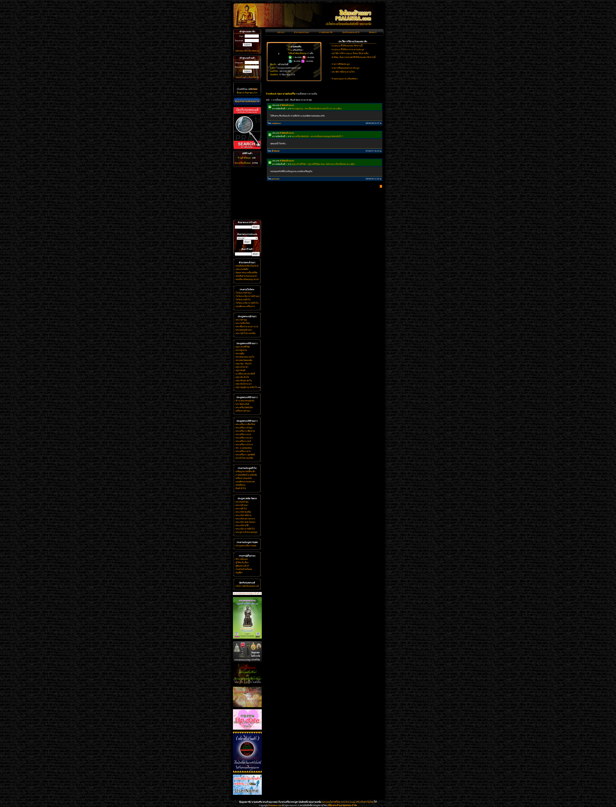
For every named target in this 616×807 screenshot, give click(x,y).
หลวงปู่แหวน (241, 350)
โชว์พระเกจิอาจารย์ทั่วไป (247, 303)
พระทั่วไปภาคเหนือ (244, 458)
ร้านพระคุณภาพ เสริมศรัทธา (345, 79)
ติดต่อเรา (373, 32)
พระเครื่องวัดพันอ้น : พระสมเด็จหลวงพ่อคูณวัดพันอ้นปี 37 (317, 136)
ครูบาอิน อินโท (242, 377)
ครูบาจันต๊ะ (241, 370)
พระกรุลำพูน (241, 320)
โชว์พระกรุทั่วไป (243, 299)
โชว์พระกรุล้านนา (244, 293)
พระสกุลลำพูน (242, 502)
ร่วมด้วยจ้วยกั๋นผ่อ (244, 569)
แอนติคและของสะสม (245, 481)
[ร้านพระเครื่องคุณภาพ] (247, 101)
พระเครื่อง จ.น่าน (243, 434)
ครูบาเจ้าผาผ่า (242, 367)
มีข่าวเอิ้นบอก (242, 559)
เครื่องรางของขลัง (244, 478)
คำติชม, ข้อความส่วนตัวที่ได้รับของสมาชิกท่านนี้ (354, 57)
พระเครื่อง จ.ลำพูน (244, 427)
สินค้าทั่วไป (241, 488)
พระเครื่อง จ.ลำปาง (244, 444)
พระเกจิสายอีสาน (243, 515)
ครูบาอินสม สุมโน (244, 380)
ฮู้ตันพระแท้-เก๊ (242, 566)
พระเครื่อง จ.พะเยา (244, 438)
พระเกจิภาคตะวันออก (245, 522)
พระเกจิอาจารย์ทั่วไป (245, 529)
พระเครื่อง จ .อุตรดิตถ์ (245, 454)
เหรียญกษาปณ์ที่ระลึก (245, 471)
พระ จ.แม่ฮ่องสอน (244, 448)
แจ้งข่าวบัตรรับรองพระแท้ (247, 586)
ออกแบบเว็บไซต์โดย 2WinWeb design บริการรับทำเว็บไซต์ (348, 802)
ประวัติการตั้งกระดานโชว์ (343, 72)
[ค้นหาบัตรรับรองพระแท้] (247, 148)
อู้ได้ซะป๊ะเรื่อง (242, 562)
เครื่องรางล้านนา (243, 411)
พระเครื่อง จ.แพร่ (243, 441)
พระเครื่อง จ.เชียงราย (245, 431)
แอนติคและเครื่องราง (245, 306)
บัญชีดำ (239, 572)
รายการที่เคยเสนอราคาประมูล (345, 68)
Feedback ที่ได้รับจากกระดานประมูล (348, 49)
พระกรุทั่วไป (241, 508)
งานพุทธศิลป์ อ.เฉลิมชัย (246, 475)
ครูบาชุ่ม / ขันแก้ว (244, 363)
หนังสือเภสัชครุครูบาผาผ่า (247, 279)
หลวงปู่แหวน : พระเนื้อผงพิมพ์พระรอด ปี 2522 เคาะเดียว (317, 108)
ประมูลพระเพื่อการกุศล (246, 545)
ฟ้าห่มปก (276, 151)
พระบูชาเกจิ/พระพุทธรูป (246, 532)
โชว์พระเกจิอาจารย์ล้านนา (248, 296)
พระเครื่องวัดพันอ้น (244, 407)
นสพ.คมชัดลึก (242, 269)
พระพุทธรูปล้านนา (244, 330)
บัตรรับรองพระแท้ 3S (350, 32)
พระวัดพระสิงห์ (242, 404)
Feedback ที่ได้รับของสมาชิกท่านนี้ (347, 45)
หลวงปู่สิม (240, 353)
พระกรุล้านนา (242, 505)
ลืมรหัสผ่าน (254, 51)
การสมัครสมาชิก (326, 32)
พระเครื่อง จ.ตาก (243, 451)
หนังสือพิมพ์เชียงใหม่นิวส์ (247, 266)
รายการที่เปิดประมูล (341, 64)
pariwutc (276, 179)
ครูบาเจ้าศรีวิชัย (243, 347)
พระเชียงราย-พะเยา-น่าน (247, 326)
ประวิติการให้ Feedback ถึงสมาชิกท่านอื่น (350, 53)
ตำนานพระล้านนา (301, 32)
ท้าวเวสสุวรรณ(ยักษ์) (245, 400)
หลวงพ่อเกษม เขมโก (245, 357)
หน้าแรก (280, 32)
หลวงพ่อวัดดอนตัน (244, 360)
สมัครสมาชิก (241, 51)
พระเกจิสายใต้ (242, 525)
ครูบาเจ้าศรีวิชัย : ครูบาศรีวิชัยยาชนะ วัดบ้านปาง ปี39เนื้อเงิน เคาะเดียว (323, 164)
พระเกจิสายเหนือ (243, 512)
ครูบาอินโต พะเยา (244, 384)
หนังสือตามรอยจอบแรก (246, 276)
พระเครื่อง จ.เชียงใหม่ (245, 424)
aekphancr (276, 123)
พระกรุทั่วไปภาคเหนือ (246, 333)
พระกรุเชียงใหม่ (243, 323)
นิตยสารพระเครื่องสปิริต (246, 272)
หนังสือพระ (241, 485)
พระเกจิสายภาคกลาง (245, 518)
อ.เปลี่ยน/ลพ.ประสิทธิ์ (245, 374)
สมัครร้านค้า (241, 77)
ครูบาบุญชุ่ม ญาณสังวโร (246, 387)
